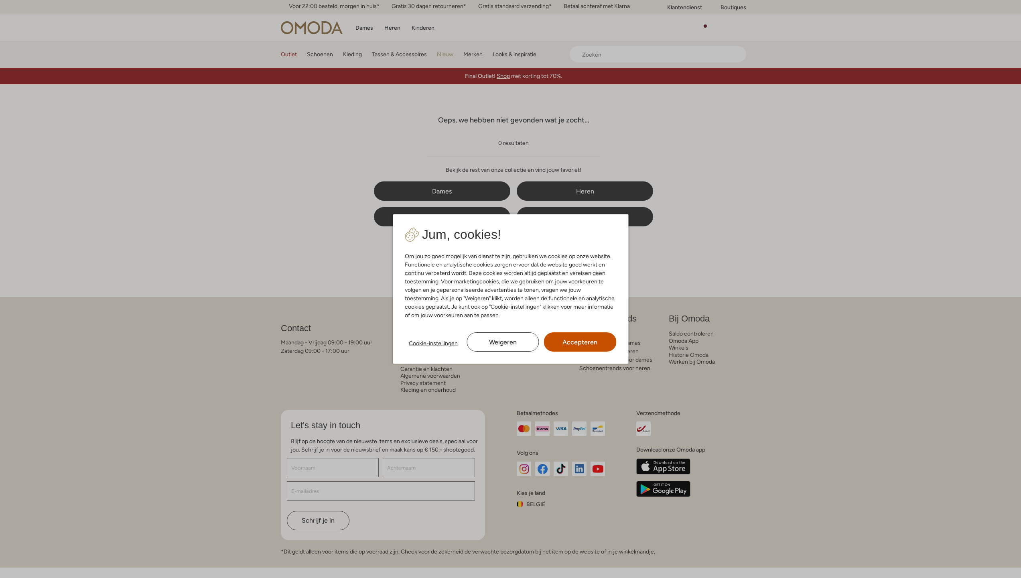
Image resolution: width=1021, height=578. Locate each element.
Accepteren (579, 342)
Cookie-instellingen (433, 343)
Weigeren (503, 342)
